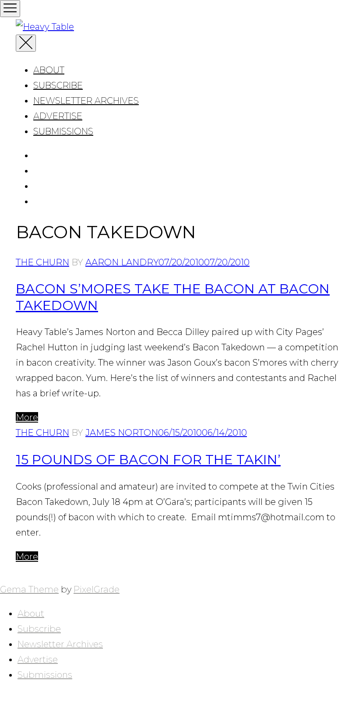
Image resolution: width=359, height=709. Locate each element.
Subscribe (58, 85)
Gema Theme (29, 589)
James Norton (121, 432)
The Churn (42, 262)
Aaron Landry (121, 262)
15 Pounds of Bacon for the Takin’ (148, 460)
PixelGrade (97, 589)
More (27, 417)
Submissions (63, 131)
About (48, 70)
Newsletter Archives (86, 100)
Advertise (57, 116)
